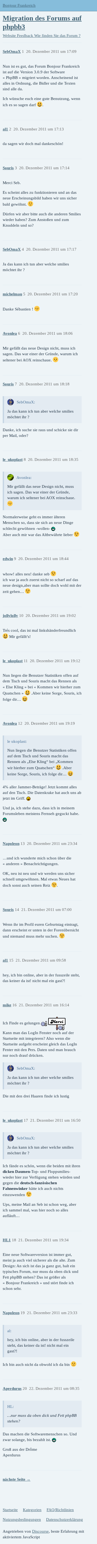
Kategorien (32, 1510)
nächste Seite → (16, 1479)
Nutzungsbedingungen (22, 1519)
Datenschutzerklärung (64, 1519)
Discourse (40, 1531)
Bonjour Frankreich (19, 5)
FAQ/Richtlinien (60, 1510)
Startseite (10, 1510)
